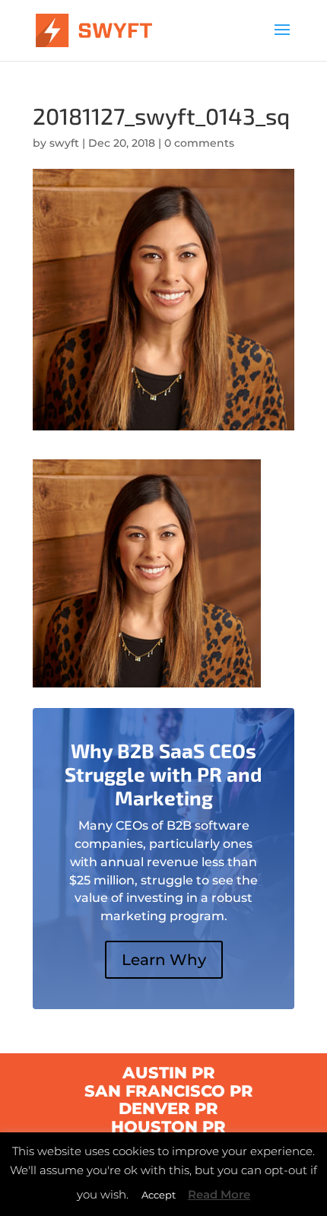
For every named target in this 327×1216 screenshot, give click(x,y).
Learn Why (164, 960)
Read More (219, 1194)
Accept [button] (158, 1195)
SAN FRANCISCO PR (168, 1090)
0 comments (199, 143)
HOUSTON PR (168, 1126)
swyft (64, 143)
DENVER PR (168, 1108)
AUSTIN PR (168, 1072)
